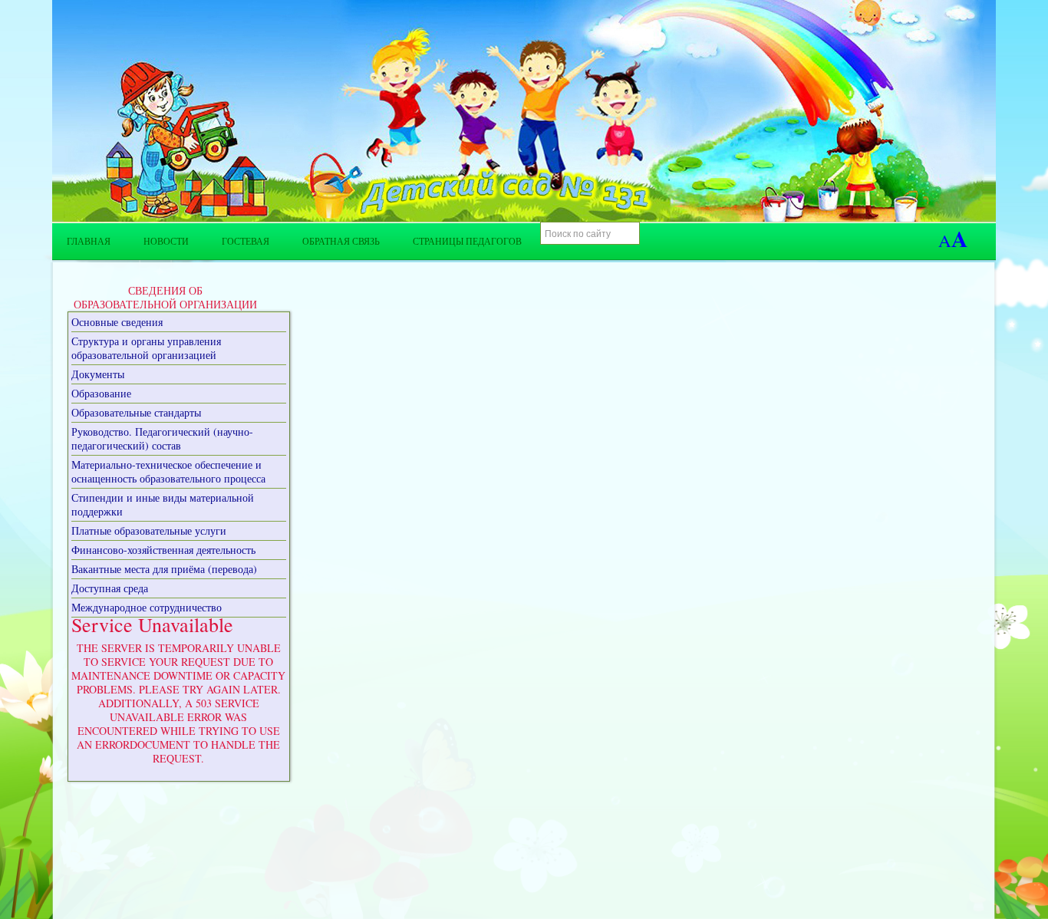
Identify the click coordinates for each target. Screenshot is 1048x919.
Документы (97, 374)
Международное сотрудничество (146, 607)
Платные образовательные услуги (148, 530)
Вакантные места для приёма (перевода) (164, 569)
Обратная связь (341, 241)
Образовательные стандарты (136, 412)
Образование (101, 393)
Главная (88, 241)
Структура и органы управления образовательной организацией (146, 348)
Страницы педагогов (467, 241)
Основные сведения (117, 322)
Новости (166, 241)
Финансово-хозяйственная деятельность (163, 549)
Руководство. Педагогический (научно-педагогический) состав (162, 438)
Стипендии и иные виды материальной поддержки (162, 504)
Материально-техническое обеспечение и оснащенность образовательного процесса (168, 471)
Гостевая (245, 241)
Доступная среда (109, 588)
